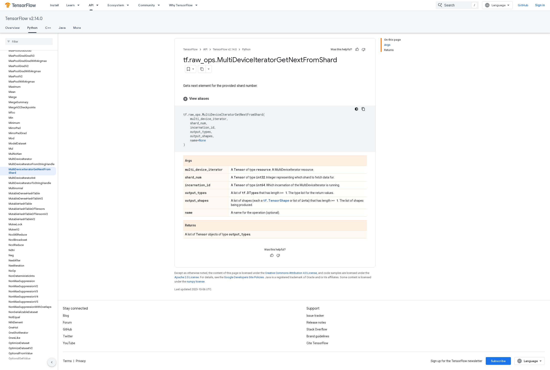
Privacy (81, 361)
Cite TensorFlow (317, 343)
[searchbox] (29, 41)
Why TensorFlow (180, 5)
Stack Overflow (317, 329)
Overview (12, 28)
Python (32, 28)
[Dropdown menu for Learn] (80, 5)
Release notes (316, 322)
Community (146, 5)
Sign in (540, 5)
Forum (67, 322)
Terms (67, 361)
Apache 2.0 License (186, 277)
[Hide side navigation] (51, 362)
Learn (70, 5)
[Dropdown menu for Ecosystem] (129, 5)
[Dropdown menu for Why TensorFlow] (197, 5)
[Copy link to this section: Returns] (200, 225)
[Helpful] (357, 49)
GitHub (523, 5)
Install (54, 5)
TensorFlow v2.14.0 (24, 18)
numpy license (196, 281)
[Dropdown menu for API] (98, 5)
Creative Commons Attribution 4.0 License (291, 273)
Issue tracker (315, 315)
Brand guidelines (318, 336)
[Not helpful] (363, 49)
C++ (48, 28)
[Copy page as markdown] (202, 69)
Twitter (68, 336)
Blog (66, 315)
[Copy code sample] (363, 109)
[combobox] (457, 5)
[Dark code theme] (356, 109)
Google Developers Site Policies (244, 277)
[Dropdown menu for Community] (160, 5)
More (77, 28)
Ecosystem (116, 5)
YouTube (69, 343)
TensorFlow (190, 49)
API (91, 5)
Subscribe (498, 361)
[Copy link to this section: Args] (196, 161)
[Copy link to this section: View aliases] (213, 98)
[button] (275, 98)
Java (62, 28)
